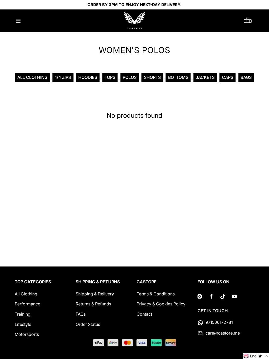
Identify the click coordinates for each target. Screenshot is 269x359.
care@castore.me (222, 333)
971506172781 (219, 322)
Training (22, 314)
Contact (144, 314)
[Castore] (134, 20)
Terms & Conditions (156, 293)
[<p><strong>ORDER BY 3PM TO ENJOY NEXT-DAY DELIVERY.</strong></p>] (134, 5)
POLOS (130, 77)
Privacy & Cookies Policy (161, 303)
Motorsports (27, 334)
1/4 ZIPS (63, 77)
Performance (27, 303)
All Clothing (26, 293)
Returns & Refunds (93, 303)
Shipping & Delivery (95, 293)
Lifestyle (23, 324)
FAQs (81, 314)
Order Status (88, 324)
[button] (18, 20)
